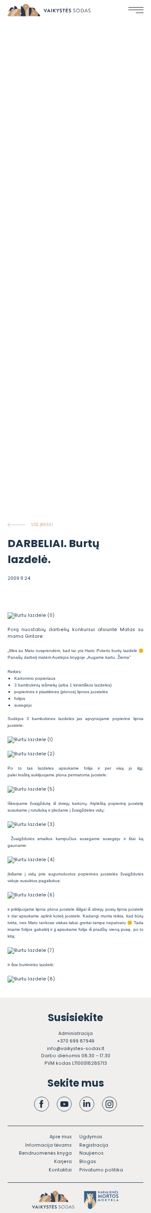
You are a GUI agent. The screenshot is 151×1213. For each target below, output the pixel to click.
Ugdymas (90, 1137)
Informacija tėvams (48, 1145)
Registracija (93, 1145)
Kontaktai (60, 1170)
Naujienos (91, 1153)
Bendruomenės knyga (45, 1153)
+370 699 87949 (75, 1041)
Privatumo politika (101, 1170)
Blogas (87, 1161)
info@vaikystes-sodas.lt (75, 1048)
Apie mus (60, 1137)
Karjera (63, 1161)
